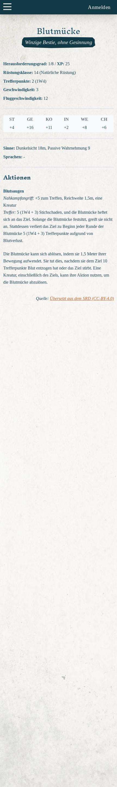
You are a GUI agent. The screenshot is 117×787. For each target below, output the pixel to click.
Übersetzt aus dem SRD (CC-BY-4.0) (82, 298)
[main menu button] (7, 6)
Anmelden (99, 7)
